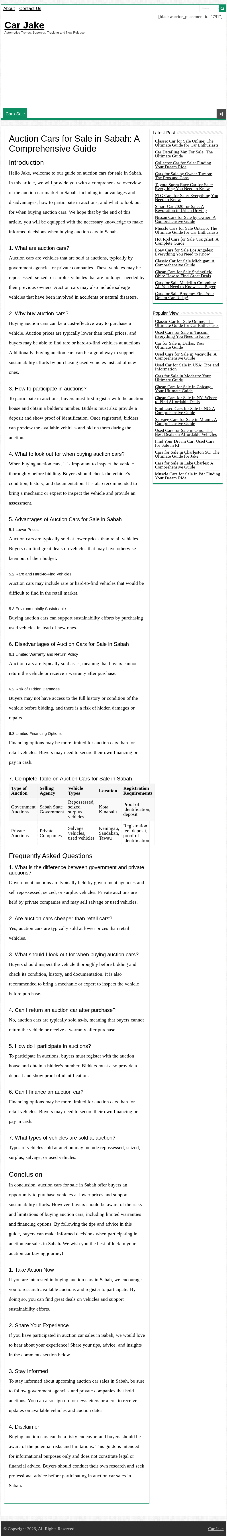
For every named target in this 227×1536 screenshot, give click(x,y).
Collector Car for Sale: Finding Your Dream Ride (183, 164)
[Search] (222, 8)
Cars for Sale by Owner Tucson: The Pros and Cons (183, 175)
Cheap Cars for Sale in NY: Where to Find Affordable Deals (186, 399)
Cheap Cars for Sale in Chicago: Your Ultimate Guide (184, 388)
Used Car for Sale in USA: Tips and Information (187, 366)
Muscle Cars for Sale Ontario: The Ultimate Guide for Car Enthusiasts (187, 230)
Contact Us (30, 8)
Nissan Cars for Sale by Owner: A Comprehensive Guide (185, 219)
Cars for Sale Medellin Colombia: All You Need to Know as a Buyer (185, 284)
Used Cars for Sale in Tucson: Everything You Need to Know (182, 334)
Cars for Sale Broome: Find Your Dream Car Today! (184, 295)
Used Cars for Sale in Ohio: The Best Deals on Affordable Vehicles (186, 432)
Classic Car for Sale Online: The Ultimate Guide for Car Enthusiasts (187, 143)
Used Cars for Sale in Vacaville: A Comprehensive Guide (186, 356)
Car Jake (24, 25)
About (9, 8)
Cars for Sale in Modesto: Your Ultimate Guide (183, 377)
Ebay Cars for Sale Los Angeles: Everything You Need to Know (184, 251)
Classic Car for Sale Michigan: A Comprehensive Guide (185, 262)
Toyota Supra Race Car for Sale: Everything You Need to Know (184, 186)
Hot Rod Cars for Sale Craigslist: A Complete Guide (187, 241)
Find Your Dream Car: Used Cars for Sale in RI (184, 443)
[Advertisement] (113, 71)
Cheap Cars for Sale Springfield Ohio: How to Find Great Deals (183, 273)
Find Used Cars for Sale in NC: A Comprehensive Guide (185, 410)
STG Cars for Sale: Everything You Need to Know (186, 197)
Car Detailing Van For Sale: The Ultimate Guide (184, 153)
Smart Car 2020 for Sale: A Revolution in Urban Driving (181, 208)
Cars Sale (15, 113)
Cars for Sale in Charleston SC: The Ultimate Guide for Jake (187, 454)
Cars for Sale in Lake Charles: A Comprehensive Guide (184, 464)
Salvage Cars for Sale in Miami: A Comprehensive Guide (186, 421)
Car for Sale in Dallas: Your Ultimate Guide (180, 345)
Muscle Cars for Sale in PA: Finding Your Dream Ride (187, 475)
